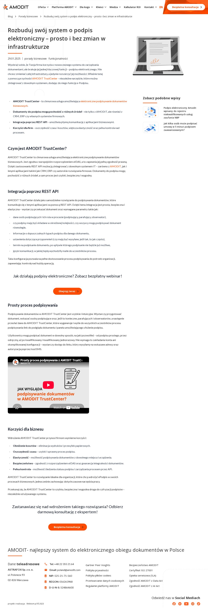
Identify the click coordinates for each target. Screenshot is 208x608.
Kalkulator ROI (132, 7)
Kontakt (149, 7)
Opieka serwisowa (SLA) (142, 575)
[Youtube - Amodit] (186, 603)
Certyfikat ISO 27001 (141, 570)
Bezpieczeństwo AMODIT (143, 565)
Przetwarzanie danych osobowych (105, 580)
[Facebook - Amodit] (174, 603)
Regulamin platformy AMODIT (102, 585)
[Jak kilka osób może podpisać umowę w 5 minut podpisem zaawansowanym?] (150, 127)
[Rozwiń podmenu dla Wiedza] (120, 7)
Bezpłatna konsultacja (185, 7)
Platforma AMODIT (63, 7)
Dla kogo (85, 7)
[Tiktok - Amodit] (198, 603)
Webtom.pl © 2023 (35, 603)
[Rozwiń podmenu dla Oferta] (48, 7)
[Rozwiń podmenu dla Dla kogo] (92, 7)
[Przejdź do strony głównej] (16, 7)
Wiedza (114, 7)
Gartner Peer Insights (98, 565)
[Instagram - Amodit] (192, 603)
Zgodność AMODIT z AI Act (144, 585)
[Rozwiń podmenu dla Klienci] (105, 7)
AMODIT (115, 166)
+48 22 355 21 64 (64, 564)
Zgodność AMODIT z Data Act (146, 580)
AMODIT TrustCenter (44, 78)
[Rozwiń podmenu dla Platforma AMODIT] (76, 7)
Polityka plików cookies (98, 575)
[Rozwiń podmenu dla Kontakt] (156, 7)
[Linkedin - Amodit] (180, 603)
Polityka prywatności (97, 570)
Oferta (42, 7)
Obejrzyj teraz (67, 291)
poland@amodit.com (68, 569)
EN (161, 7)
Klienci (99, 7)
